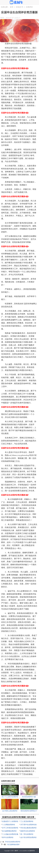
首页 (11, 7)
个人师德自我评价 (8, 824)
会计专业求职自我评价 (28, 837)
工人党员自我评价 (26, 821)
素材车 (16, 850)
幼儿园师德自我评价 (9, 831)
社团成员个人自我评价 (10, 821)
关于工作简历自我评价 (10, 828)
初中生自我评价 (7, 837)
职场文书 (19, 7)
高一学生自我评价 (26, 834)
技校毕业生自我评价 (27, 831)
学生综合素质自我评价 (28, 828)
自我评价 (29, 7)
